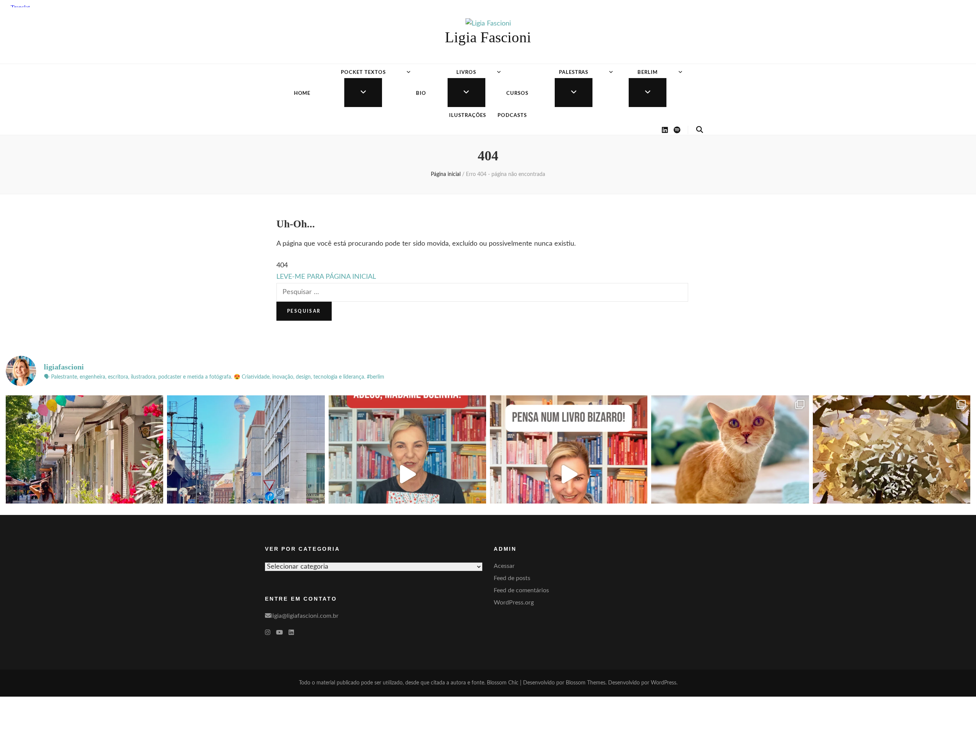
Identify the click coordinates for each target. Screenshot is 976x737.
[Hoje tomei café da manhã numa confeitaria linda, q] (891, 474)
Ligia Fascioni (488, 37)
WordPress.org (514, 603)
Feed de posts (512, 578)
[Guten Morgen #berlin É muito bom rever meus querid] (730, 474)
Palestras (574, 72)
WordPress (663, 683)
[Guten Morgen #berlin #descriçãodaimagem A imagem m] (84, 474)
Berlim (647, 72)
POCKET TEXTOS (363, 72)
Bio (421, 93)
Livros (466, 72)
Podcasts (512, 115)
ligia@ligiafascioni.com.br (305, 616)
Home (302, 93)
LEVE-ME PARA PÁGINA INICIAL (326, 276)
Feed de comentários (521, 590)
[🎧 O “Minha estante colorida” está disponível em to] (407, 474)
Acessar (504, 566)
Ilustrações (467, 115)
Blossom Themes (585, 683)
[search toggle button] (699, 130)
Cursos (517, 93)
